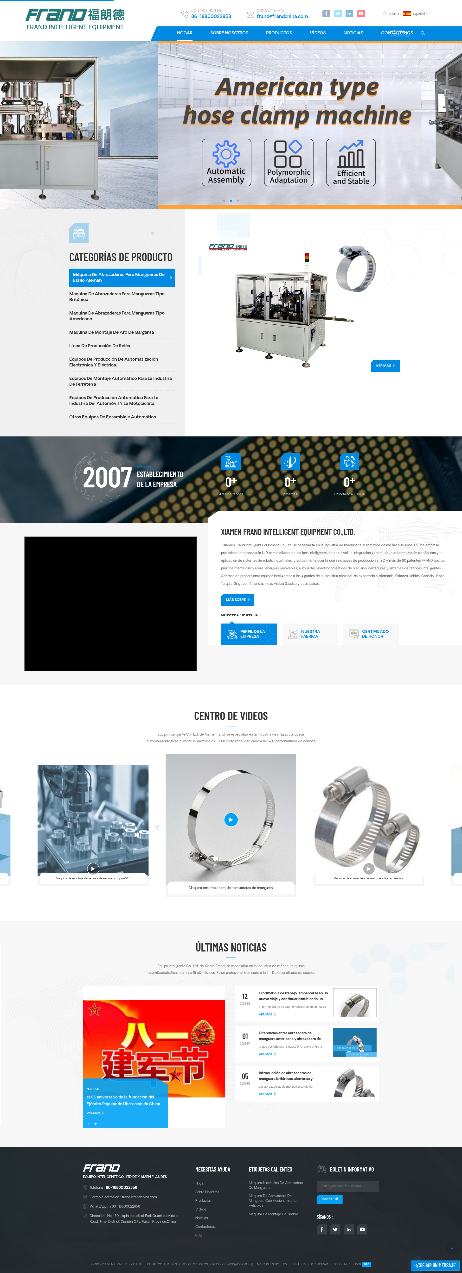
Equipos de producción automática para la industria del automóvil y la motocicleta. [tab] (113, 401)
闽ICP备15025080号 (239, 1264)
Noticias (353, 33)
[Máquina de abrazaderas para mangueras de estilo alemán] (332, 305)
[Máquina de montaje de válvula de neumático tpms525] (93, 820)
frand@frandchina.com (282, 16)
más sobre (236, 600)
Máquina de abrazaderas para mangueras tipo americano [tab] (117, 316)
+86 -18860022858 (124, 1206)
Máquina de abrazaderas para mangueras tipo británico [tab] (117, 297)
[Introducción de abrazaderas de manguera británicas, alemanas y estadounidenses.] (355, 1091)
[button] (224, 201)
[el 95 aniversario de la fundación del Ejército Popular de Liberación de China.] (154, 1057)
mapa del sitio (268, 1264)
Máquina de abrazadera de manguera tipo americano (369, 878)
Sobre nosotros (229, 33)
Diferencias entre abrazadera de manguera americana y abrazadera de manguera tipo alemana (290, 1037)
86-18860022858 (211, 16)
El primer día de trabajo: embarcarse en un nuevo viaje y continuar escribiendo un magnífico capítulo (293, 997)
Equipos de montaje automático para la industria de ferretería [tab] (120, 382)
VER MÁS (383, 366)
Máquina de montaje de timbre (273, 1214)
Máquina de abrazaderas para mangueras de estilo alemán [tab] (119, 278)
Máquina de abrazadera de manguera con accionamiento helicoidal (272, 1201)
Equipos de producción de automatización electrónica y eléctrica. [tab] (113, 362)
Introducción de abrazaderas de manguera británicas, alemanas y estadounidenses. (286, 1076)
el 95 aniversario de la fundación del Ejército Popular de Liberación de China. (124, 1101)
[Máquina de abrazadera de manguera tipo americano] (368, 820)
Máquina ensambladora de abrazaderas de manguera (231, 888)
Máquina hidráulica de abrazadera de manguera (276, 1185)
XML (286, 1264)
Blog (198, 1235)
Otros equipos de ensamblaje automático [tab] (112, 417)
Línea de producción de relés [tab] (99, 346)
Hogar (184, 33)
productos (279, 33)
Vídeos (318, 33)
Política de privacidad (310, 1264)
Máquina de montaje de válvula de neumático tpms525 (93, 878)
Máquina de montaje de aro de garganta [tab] (111, 332)
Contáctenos (205, 1227)
